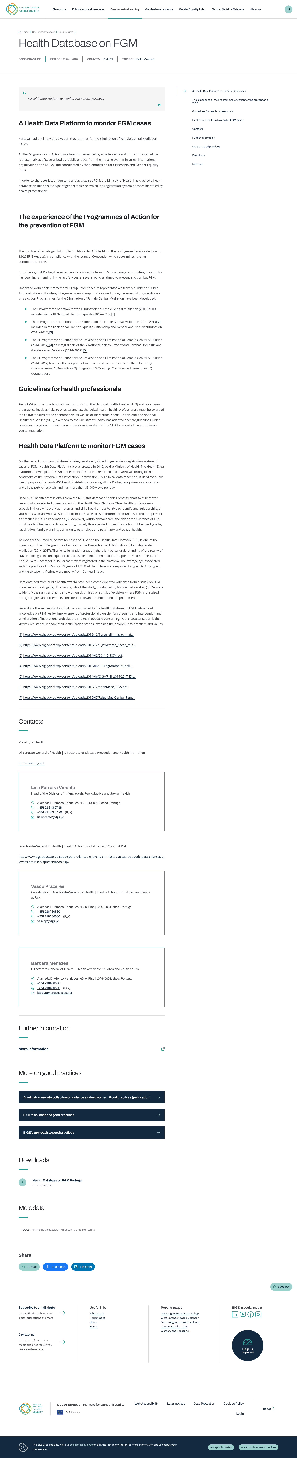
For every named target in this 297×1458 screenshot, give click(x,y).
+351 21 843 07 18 (49, 807)
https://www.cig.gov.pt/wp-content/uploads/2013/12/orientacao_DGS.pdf (75, 687)
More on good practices (206, 146)
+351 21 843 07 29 (49, 812)
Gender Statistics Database (228, 9)
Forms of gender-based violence (180, 1322)
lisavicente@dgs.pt (50, 817)
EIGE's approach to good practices (48, 1132)
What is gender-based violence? (180, 1318)
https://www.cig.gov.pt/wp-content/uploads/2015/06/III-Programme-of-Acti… (77, 666)
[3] (51, 332)
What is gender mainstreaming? (180, 1313)
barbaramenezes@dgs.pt (54, 992)
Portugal (108, 59)
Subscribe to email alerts (37, 1307)
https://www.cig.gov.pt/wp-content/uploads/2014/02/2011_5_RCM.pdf (72, 655)
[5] (85, 350)
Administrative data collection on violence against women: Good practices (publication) (86, 1097)
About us (255, 9)
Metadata (197, 164)
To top (267, 1408)
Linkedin (235, 1314)
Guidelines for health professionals (213, 111)
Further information (203, 137)
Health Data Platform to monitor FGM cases (218, 120)
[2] (159, 322)
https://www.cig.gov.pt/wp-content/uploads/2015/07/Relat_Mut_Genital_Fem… (79, 697)
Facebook (251, 1314)
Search (288, 9)
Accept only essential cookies (258, 1447)
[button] (29, 1267)
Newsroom (59, 9)
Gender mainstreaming (125, 9)
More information (34, 1049)
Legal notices (176, 1403)
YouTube (243, 1314)
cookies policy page (81, 1444)
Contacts (197, 128)
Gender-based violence (159, 9)
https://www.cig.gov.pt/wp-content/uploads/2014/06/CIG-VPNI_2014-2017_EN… (79, 676)
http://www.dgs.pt (31, 763)
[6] (68, 519)
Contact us (26, 1334)
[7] (52, 587)
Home (25, 32)
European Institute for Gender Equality (22, 9)
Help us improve (248, 1350)
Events (94, 1326)
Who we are (97, 1313)
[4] (51, 345)
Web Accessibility (147, 1403)
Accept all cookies (221, 1447)
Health (138, 59)
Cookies (283, 1287)
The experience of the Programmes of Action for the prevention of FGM (230, 101)
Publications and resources (88, 9)
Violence (149, 59)
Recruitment (97, 1318)
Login (240, 1413)
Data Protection (204, 1403)
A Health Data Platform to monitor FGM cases (219, 91)
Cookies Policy (234, 1403)
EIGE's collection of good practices (48, 1115)
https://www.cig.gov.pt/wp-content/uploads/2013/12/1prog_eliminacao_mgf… (78, 634)
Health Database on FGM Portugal (57, 1180)
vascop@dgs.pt (48, 921)
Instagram (258, 1314)
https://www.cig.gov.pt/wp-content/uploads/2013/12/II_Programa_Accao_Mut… (79, 645)
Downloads (199, 155)
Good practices (65, 32)
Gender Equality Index (192, 9)
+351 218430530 (48, 911)
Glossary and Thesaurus (175, 1331)
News (93, 1322)
